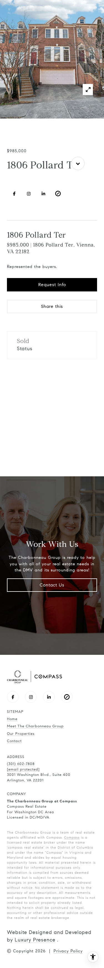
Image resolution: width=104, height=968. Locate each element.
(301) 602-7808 (21, 764)
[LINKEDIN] (43, 193)
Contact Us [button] (52, 585)
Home (12, 719)
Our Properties (21, 734)
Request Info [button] (52, 284)
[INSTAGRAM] (29, 193)
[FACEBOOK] (14, 193)
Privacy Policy (68, 950)
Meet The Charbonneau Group (35, 726)
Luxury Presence (35, 940)
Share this (52, 306)
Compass (72, 837)
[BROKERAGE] (58, 193)
